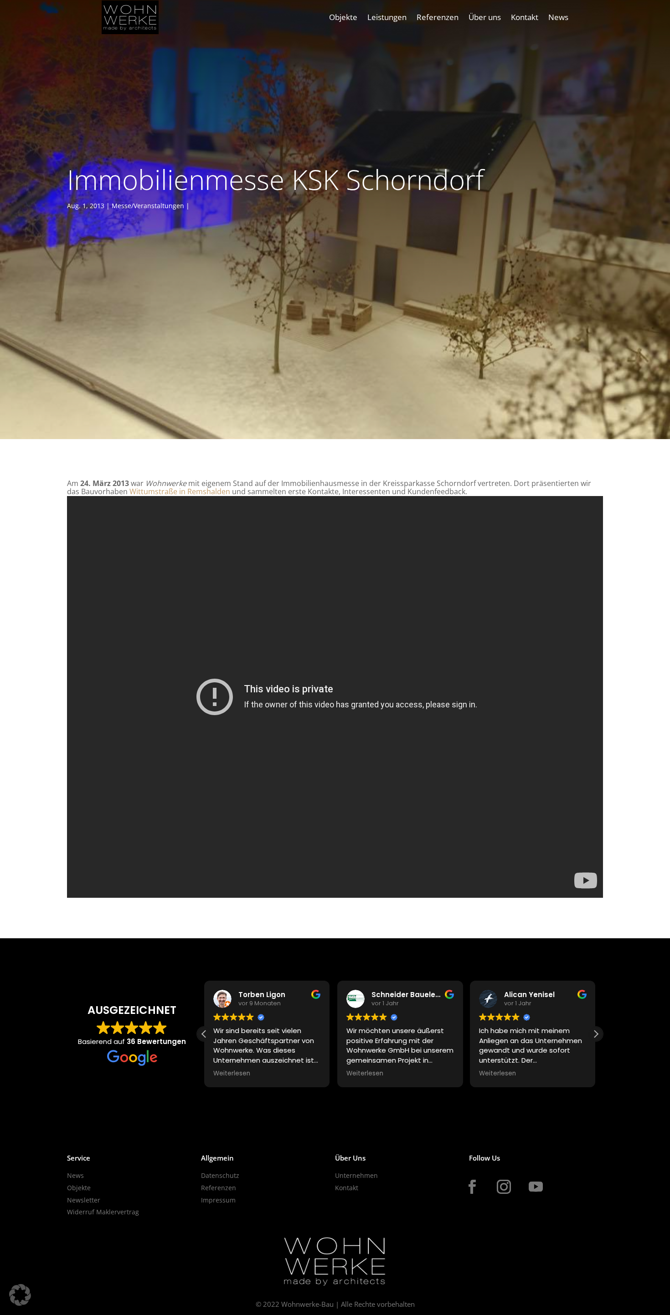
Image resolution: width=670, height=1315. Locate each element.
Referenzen (438, 17)
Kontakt (524, 17)
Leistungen (387, 17)
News (558, 17)
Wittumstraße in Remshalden (179, 491)
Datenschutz (220, 1175)
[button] (596, 1034)
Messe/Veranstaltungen (148, 205)
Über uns (485, 17)
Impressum (218, 1200)
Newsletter (83, 1200)
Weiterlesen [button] (231, 1073)
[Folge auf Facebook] (472, 1187)
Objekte (343, 17)
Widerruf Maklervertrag (103, 1212)
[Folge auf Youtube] (535, 1187)
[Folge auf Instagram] (504, 1187)
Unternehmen (356, 1175)
